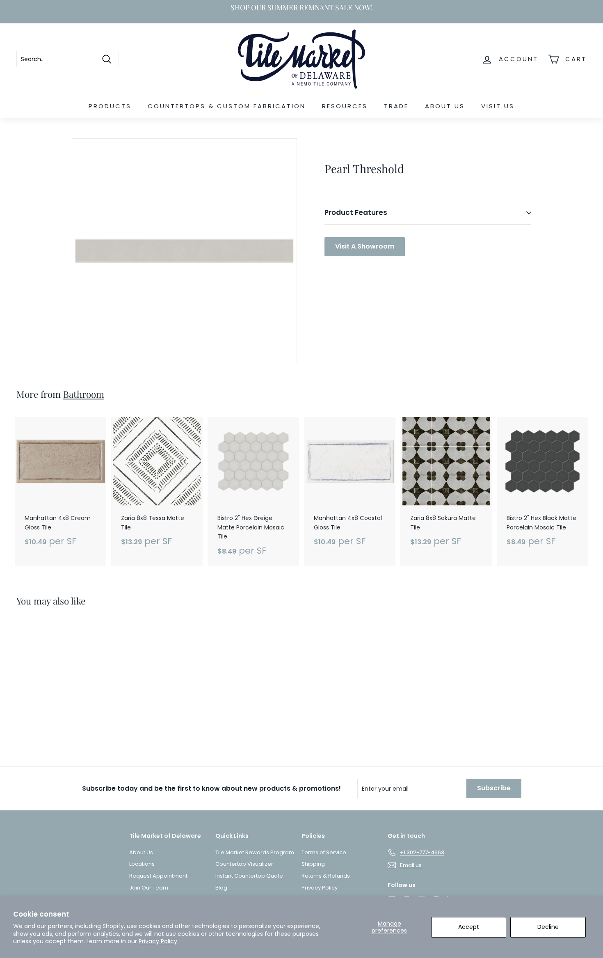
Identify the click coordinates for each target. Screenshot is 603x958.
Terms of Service (324, 852)
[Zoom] (184, 251)
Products (110, 106)
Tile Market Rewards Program (254, 852)
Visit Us (497, 106)
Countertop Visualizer (244, 864)
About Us (445, 106)
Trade (396, 106)
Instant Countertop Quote (249, 876)
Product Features (355, 212)
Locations (142, 864)
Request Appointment (158, 876)
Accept (468, 927)
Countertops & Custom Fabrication (227, 106)
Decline (548, 927)
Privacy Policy (158, 941)
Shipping (313, 864)
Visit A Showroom (364, 246)
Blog (221, 888)
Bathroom (83, 394)
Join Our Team (148, 888)
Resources (345, 106)
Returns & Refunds (326, 876)
